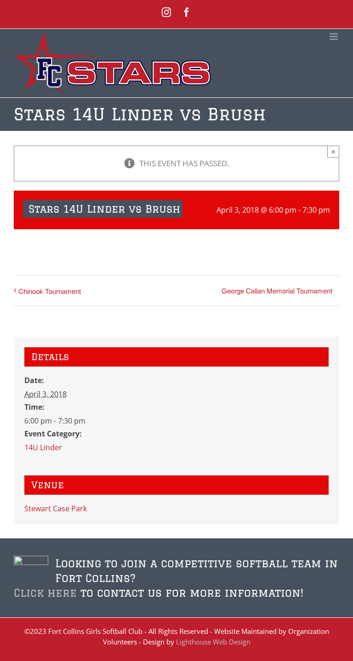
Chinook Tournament (49, 291)
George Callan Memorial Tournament (277, 290)
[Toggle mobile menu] (334, 36)
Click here (45, 593)
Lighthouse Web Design (213, 641)
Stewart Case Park (55, 508)
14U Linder (43, 447)
